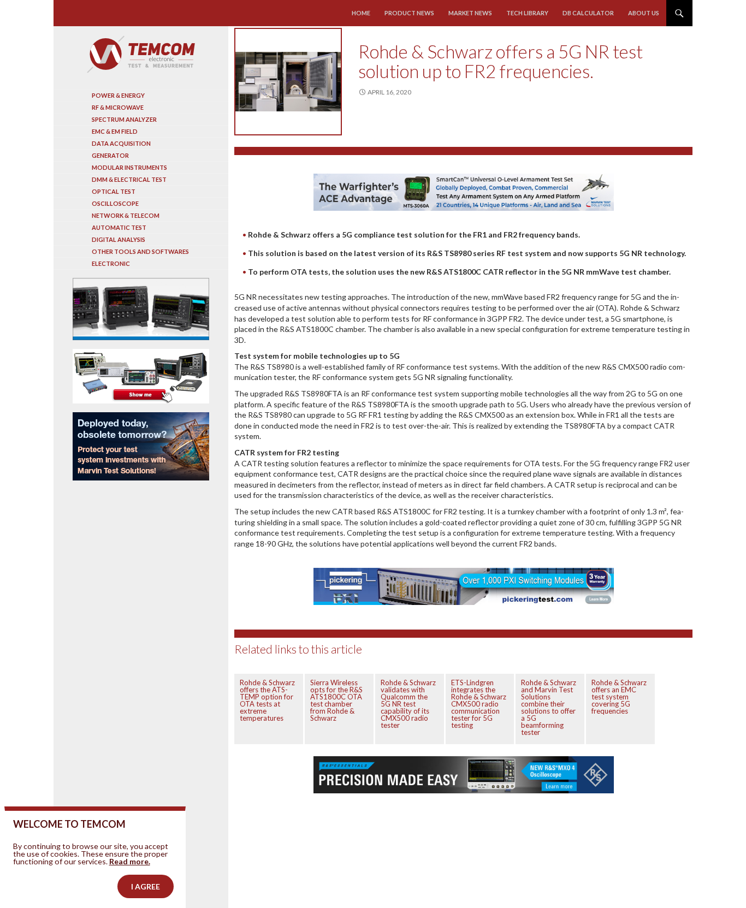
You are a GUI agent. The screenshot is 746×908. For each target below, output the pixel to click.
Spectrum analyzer (124, 119)
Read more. (129, 861)
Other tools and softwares (140, 251)
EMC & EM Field (115, 131)
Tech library (527, 12)
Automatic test (119, 227)
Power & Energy (118, 95)
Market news (470, 12)
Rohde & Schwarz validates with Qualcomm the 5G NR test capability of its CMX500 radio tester (408, 703)
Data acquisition (121, 143)
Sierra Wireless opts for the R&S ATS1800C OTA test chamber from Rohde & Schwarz (336, 700)
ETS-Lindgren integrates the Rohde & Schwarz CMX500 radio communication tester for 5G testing (478, 703)
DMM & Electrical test (129, 179)
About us (643, 12)
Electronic (111, 263)
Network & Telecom (125, 215)
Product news (409, 12)
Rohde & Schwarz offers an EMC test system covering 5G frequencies (619, 696)
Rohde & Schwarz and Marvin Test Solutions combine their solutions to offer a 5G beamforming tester (548, 707)
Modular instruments (129, 167)
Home (361, 12)
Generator (110, 155)
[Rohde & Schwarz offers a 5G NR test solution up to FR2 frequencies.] (288, 81)
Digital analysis (118, 239)
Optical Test (113, 191)
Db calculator (588, 12)
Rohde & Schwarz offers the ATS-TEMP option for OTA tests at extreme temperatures (267, 700)
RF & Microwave (118, 107)
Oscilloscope (115, 203)
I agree (145, 886)
